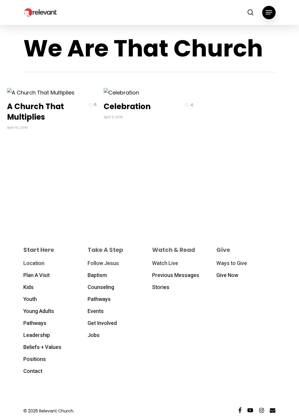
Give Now (227, 275)
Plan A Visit (36, 275)
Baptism (97, 275)
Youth (30, 299)
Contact (32, 371)
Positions (34, 359)
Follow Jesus (103, 263)
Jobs (94, 335)
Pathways (34, 323)
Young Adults (38, 311)
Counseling (101, 287)
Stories (160, 287)
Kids (28, 287)
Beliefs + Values (42, 347)
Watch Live (165, 263)
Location (33, 263)
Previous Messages (175, 275)
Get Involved (102, 323)
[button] (269, 12)
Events (96, 311)
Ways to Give (231, 263)
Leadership (36, 335)
